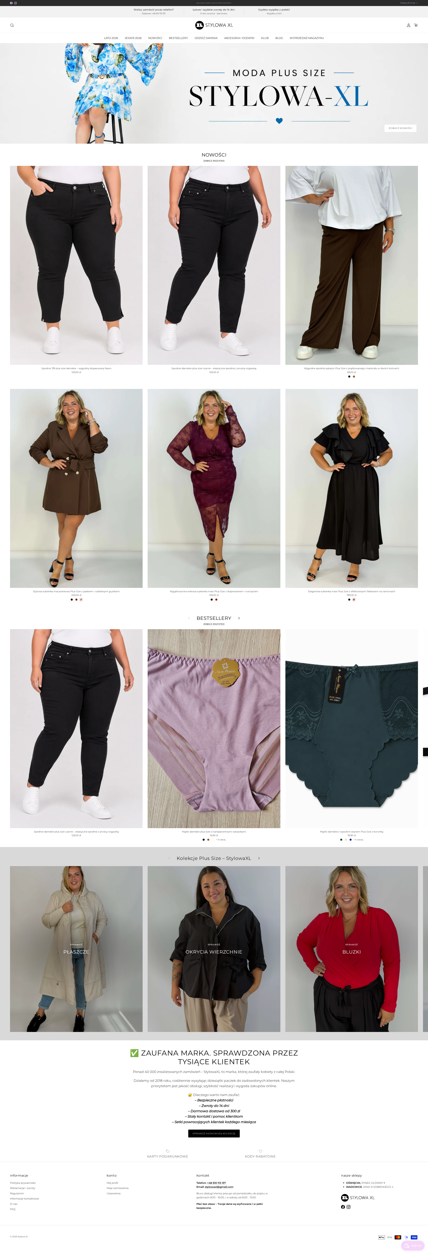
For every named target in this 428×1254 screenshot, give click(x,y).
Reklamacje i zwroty (22, 1188)
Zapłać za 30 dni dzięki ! (214, 3)
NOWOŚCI (155, 38)
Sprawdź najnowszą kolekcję (214, 1133)
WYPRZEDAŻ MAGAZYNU (307, 38)
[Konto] (408, 25)
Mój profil (112, 1182)
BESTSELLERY (178, 38)
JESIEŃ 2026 (133, 38)
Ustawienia (114, 1193)
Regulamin (17, 1193)
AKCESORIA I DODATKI (239, 38)
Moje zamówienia (118, 1188)
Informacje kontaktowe (24, 1198)
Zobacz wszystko (214, 161)
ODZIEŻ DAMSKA (206, 38)
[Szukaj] (12, 25)
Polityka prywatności (23, 1182)
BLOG (279, 38)
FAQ (12, 1209)
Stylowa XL (23, 1236)
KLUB (265, 38)
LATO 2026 (111, 38)
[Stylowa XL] (214, 25)
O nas (13, 1204)
